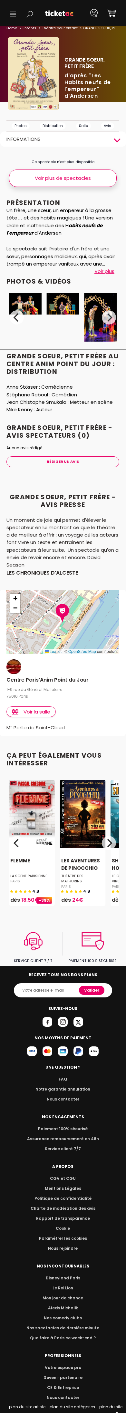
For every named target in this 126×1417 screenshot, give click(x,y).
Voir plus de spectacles (63, 178)
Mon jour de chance (63, 1298)
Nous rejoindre (63, 1248)
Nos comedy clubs (63, 1318)
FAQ (63, 1079)
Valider (91, 990)
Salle (83, 125)
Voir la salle (37, 711)
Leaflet (55, 651)
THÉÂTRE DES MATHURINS (72, 878)
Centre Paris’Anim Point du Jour (47, 680)
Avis (107, 125)
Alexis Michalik (63, 1308)
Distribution (53, 125)
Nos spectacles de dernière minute (62, 1328)
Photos (21, 125)
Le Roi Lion (63, 1288)
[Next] (109, 317)
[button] (13, 14)
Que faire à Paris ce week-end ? (63, 1338)
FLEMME (20, 860)
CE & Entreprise (63, 1387)
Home (11, 28)
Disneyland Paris (63, 1278)
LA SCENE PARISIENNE (28, 875)
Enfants (29, 28)
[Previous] (17, 317)
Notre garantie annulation (62, 1089)
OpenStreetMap (82, 651)
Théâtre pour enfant (60, 28)
